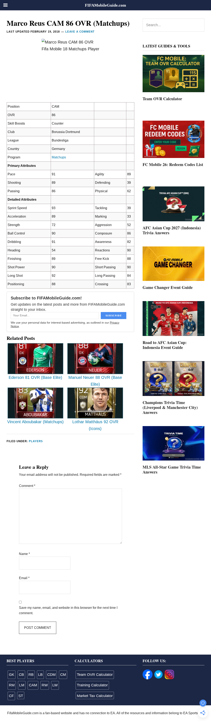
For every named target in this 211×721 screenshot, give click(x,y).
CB (21, 675)
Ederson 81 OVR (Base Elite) (35, 377)
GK (11, 675)
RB (31, 675)
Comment (27, 486)
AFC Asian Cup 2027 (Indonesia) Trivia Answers (172, 230)
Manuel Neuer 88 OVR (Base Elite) (95, 380)
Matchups (59, 157)
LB (40, 675)
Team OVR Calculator (162, 99)
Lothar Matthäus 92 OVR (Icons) (95, 425)
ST (20, 696)
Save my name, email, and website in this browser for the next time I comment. (68, 610)
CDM (51, 675)
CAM (33, 685)
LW (55, 685)
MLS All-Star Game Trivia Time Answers (172, 469)
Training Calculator (92, 685)
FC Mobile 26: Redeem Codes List (173, 164)
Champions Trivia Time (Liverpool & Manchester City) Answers (170, 407)
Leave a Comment (80, 31)
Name (24, 554)
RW (45, 685)
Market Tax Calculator (95, 696)
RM (12, 685)
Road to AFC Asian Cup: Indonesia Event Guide (165, 344)
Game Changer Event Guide (168, 287)
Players (36, 441)
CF (11, 696)
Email (24, 578)
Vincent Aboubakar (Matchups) (35, 421)
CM (63, 675)
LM (21, 685)
